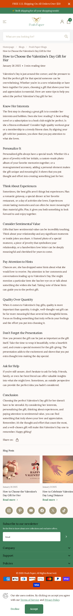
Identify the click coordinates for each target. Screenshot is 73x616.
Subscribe (66, 536)
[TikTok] (64, 510)
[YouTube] (31, 510)
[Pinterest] (20, 510)
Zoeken (66, 36)
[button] (17, 439)
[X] (53, 510)
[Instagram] (9, 510)
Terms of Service (29, 599)
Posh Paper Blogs (38, 46)
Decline (15, 608)
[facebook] (42, 510)
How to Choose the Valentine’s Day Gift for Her (20, 493)
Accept (34, 608)
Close (69, 4)
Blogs (21, 46)
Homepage (8, 46)
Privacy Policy (52, 599)
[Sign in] (62, 21)
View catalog (5, 21)
